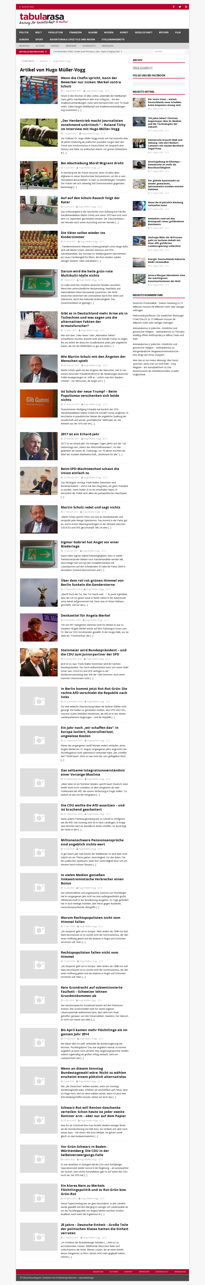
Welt (38, 32)
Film (178, 32)
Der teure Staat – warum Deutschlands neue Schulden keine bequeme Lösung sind (164, 102)
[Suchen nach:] (169, 51)
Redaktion (24, 46)
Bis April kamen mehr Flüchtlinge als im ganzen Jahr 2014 (94, 1032)
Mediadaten (108, 46)
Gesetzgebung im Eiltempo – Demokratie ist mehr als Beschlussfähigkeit (164, 164)
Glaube (93, 32)
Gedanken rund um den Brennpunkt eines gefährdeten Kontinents (166, 221)
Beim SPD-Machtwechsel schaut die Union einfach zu (90, 471)
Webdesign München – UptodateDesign (76, 1277)
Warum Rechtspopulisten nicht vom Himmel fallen (90, 919)
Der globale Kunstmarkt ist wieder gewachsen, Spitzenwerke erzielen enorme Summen (165, 185)
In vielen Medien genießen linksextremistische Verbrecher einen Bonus (92, 879)
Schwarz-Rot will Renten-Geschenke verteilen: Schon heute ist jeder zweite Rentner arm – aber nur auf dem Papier (93, 1111)
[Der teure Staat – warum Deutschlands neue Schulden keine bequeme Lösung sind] (139, 102)
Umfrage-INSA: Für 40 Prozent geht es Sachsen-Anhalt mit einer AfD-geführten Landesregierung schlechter (165, 242)
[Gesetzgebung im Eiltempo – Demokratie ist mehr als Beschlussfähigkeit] (139, 165)
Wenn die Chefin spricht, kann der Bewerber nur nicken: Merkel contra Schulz (91, 82)
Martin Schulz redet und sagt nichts (90, 507)
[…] (79, 110)
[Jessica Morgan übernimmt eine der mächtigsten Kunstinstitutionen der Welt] (139, 278)
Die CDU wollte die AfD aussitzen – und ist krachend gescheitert (93, 807)
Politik (24, 32)
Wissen (108, 32)
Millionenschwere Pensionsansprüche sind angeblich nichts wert (92, 842)
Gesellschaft (143, 32)
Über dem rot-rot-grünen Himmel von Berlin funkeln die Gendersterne (92, 582)
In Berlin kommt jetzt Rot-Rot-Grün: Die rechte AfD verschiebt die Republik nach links (94, 692)
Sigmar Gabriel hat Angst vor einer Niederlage (90, 544)
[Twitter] (180, 7)
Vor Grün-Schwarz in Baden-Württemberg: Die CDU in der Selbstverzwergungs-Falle (85, 1150)
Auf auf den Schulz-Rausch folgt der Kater (90, 200)
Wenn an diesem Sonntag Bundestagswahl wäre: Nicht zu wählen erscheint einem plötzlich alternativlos (93, 1072)
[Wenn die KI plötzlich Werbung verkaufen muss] (139, 206)
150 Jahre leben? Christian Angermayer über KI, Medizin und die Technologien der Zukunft (164, 122)
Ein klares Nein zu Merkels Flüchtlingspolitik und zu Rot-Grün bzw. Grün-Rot (94, 1189)
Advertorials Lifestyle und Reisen (72, 39)
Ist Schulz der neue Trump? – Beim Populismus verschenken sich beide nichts (90, 395)
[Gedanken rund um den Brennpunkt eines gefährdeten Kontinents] (139, 222)
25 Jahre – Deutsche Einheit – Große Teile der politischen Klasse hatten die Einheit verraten (94, 1229)
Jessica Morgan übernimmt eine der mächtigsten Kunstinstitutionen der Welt (166, 278)
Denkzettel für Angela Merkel (85, 615)
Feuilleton (55, 32)
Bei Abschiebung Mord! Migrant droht (92, 163)
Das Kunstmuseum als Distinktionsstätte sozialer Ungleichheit (156, 371)
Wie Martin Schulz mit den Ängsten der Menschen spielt (93, 358)
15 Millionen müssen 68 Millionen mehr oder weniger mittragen (158, 307)
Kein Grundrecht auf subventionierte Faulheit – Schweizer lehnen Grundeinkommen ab (92, 991)
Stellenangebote (113, 39)
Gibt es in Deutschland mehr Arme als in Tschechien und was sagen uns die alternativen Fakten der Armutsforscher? (94, 319)
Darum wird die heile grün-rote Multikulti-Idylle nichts (87, 273)
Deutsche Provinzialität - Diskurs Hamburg (155, 303)
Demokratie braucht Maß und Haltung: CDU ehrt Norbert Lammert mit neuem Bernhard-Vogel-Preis (166, 144)
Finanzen (75, 32)
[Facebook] (173, 7)
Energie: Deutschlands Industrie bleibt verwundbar (166, 260)
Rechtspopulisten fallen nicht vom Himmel (89, 954)
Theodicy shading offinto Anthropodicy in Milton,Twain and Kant (158, 335)
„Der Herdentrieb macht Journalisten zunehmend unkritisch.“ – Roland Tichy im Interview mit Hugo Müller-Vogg (93, 124)
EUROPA (24, 39)
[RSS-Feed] (186, 7)
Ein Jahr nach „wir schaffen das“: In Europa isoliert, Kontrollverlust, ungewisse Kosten (90, 731)
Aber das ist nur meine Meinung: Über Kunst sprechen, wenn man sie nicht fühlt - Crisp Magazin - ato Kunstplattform (155, 364)
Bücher (163, 32)
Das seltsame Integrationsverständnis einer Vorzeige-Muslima (93, 772)
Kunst (124, 32)
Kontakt (55, 46)
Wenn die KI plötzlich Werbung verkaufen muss (165, 204)
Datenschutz (88, 46)
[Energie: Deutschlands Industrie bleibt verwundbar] (139, 262)
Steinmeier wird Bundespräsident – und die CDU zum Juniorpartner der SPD (94, 652)
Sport (39, 39)
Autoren (40, 46)
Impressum (71, 46)
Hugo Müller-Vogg (94, 90)
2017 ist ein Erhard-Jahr (80, 434)
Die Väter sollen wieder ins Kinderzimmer (83, 235)
